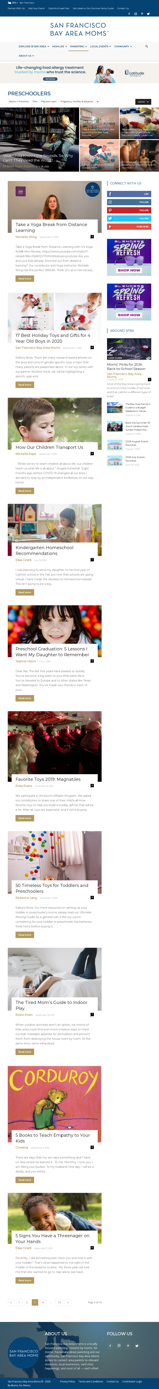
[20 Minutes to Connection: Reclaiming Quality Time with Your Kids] (139, 156)
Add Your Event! (36, 8)
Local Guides (115, 357)
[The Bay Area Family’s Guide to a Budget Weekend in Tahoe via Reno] (115, 407)
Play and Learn (49, 101)
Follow (144, 202)
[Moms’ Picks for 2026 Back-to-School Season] (129, 349)
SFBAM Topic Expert (18, 166)
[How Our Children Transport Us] (55, 424)
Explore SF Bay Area (32, 46)
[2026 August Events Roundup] (115, 445)
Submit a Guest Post (58, 8)
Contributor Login (132, 1381)
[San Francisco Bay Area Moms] (79, 29)
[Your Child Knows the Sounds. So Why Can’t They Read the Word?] (39, 139)
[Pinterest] (142, 14)
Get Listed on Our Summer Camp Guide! (93, 8)
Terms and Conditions (91, 1381)
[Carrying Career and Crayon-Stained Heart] (99, 156)
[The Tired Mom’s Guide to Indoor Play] (55, 979)
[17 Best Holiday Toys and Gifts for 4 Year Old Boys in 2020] (55, 318)
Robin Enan (24, 1015)
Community (121, 46)
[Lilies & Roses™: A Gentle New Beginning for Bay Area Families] (99, 123)
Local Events (99, 46)
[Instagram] (135, 14)
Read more (24, 278)
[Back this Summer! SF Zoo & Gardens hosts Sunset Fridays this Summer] (115, 426)
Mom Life (58, 46)
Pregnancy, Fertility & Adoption (77, 101)
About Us (25, 55)
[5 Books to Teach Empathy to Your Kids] (55, 1104)
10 (59, 1302)
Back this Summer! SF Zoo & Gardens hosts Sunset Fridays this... (137, 426)
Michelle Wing (26, 237)
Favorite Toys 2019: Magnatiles (48, 779)
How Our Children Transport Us (49, 447)
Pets (35, 101)
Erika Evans (24, 786)
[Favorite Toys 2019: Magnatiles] (55, 746)
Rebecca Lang (26, 898)
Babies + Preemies (19, 101)
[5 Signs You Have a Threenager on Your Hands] (55, 1218)
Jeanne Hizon (26, 661)
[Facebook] (129, 14)
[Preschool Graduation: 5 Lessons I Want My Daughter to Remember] (55, 631)
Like (146, 193)
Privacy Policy (67, 1381)
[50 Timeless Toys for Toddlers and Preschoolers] (55, 862)
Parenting (77, 46)
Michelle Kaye (26, 454)
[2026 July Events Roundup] (115, 460)
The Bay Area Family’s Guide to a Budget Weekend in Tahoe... (137, 407)
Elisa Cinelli (23, 560)
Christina (22, 1147)
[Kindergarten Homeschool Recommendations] (55, 530)
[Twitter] (148, 14)
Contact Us (123, 8)
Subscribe (143, 226)
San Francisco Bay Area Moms (38, 347)
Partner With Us (16, 8)
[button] (146, 46)
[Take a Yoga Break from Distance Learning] (55, 207)
